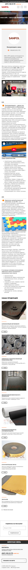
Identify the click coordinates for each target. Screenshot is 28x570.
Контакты (5, 547)
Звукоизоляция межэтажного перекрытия (11, 395)
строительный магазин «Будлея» (18, 1)
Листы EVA (5, 499)
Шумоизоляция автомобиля (10, 324)
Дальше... (4, 332)
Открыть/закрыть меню (18, 7)
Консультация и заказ (14, 47)
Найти (22, 7)
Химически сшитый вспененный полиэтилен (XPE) (12, 359)
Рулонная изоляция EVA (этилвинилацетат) (9, 430)
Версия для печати (8, 509)
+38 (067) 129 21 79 (15, 50)
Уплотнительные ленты (9, 464)
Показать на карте (9, 560)
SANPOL (5, 7)
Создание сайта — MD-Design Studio (11, 567)
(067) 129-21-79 (13, 4)
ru (25, 7)
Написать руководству (7, 554)
